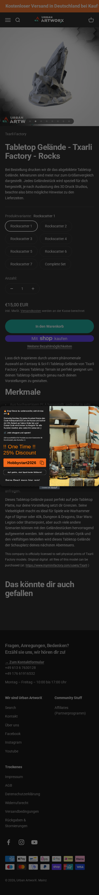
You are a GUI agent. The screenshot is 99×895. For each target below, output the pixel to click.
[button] (24, 462)
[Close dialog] (96, 408)
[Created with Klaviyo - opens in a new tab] (49, 487)
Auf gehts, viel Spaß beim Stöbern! (25, 472)
